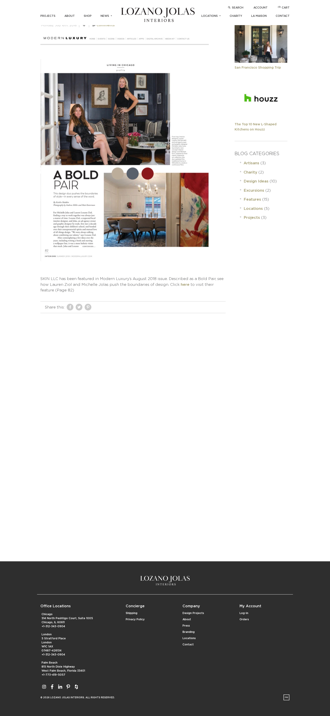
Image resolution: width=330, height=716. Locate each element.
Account (260, 7)
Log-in (244, 613)
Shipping (131, 613)
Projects (47, 16)
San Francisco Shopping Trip (258, 67)
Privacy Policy (135, 619)
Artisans (251, 163)
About (69, 16)
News (105, 16)
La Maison (259, 16)
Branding (189, 632)
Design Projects (193, 613)
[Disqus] (133, 371)
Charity (236, 16)
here (185, 284)
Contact (283, 16)
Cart (284, 7)
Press (186, 625)
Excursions (254, 190)
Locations (210, 16)
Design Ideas (256, 181)
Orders (244, 619)
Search (237, 7)
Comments (105, 25)
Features (252, 199)
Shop (88, 16)
